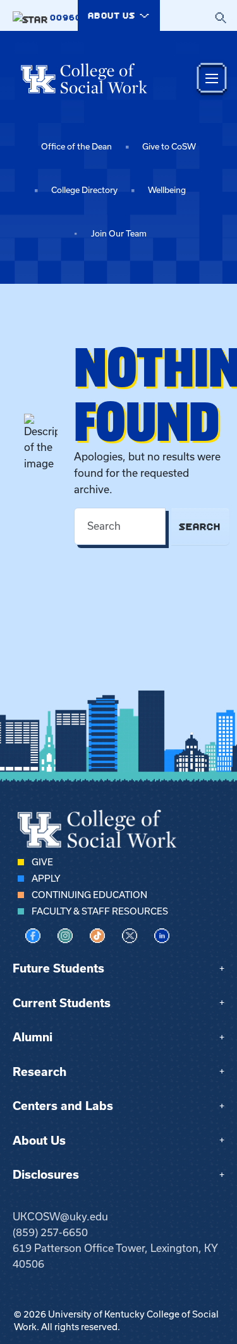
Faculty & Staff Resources (100, 911)
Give (42, 862)
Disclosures (46, 1174)
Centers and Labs (63, 1106)
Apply (46, 878)
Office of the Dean (76, 146)
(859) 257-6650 (50, 1232)
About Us (39, 1140)
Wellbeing (167, 190)
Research (39, 1071)
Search (200, 526)
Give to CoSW (169, 146)
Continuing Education (89, 895)
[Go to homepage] (84, 78)
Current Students (62, 1003)
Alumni (32, 1037)
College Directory (84, 190)
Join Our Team (119, 233)
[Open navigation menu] (211, 78)
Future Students (58, 968)
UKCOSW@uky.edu (60, 1216)
